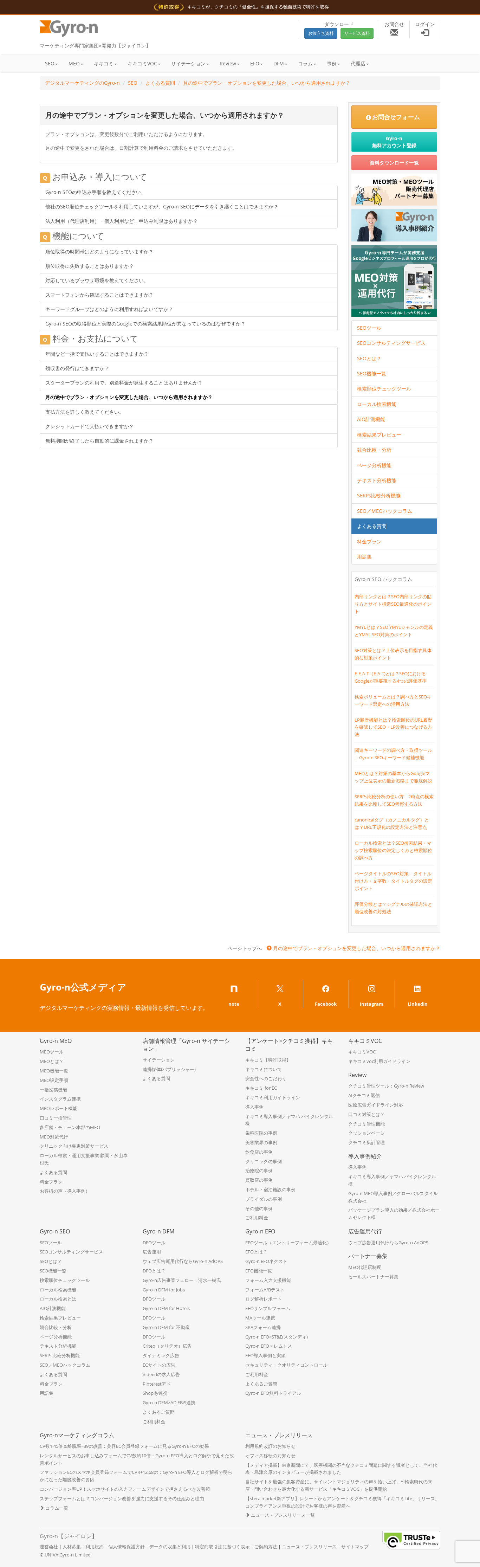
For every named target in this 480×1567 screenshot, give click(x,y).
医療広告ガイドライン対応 (375, 1105)
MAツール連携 (260, 1318)
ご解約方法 (265, 1546)
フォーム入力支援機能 (268, 1280)
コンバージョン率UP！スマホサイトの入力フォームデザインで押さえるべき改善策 (125, 1489)
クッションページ (366, 1133)
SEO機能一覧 (371, 373)
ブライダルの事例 (263, 1199)
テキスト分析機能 (376, 480)
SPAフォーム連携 (263, 1327)
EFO (254, 63)
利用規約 (94, 1546)
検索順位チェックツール (384, 388)
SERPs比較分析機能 (379, 495)
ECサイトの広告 (159, 1365)
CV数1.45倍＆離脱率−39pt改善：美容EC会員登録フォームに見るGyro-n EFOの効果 (124, 1446)
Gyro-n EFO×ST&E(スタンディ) (276, 1337)
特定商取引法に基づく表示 (222, 1546)
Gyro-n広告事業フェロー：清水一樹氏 (182, 1280)
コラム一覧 (56, 1508)
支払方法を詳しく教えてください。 (84, 411)
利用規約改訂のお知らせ (270, 1446)
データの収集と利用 (169, 1546)
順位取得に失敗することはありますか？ (89, 266)
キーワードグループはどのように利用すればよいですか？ (109, 309)
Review (228, 63)
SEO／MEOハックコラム (384, 511)
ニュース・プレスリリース (309, 1546)
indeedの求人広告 (161, 1374)
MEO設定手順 (54, 1080)
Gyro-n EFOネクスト (266, 1261)
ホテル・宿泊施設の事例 (270, 1189)
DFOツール (154, 1242)
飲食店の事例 (259, 1152)
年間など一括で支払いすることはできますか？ (97, 353)
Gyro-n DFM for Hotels (166, 1308)
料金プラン (369, 541)
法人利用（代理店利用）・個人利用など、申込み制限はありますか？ (121, 221)
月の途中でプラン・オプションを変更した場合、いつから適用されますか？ (266, 82)
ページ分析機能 (374, 465)
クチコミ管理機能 (366, 1124)
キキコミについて (263, 1069)
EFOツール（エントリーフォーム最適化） (288, 1242)
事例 (332, 63)
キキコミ (103, 63)
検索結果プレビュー (379, 434)
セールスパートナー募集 (373, 1276)
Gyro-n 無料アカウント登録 (394, 142)
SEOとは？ (369, 358)
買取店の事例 (259, 1180)
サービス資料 (357, 33)
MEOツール (52, 1052)
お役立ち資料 (320, 33)
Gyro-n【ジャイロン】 (68, 1536)
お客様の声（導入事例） (65, 1191)
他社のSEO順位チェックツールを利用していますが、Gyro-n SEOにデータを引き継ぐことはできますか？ (161, 206)
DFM (278, 63)
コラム (305, 63)
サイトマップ (355, 1546)
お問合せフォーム (396, 117)
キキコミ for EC (261, 1088)
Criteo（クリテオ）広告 (167, 1346)
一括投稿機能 (53, 1089)
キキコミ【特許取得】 (268, 1060)
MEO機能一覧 (54, 1071)
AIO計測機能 (371, 419)
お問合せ (394, 24)
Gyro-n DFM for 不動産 (166, 1327)
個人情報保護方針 (126, 1546)
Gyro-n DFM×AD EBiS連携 (169, 1402)
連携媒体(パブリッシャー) (169, 1069)
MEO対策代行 (54, 1137)
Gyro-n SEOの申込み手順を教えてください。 (95, 192)
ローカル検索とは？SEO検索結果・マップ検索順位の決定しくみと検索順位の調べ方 (393, 850)
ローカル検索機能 (376, 404)
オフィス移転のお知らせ (270, 1455)
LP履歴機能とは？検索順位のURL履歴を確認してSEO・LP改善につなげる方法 (393, 727)
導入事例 (254, 1107)
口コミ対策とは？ (366, 1114)
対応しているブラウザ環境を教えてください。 (97, 280)
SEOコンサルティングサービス (391, 343)
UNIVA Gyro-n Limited (68, 1555)
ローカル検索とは (58, 1299)
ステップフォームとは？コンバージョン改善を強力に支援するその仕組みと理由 (122, 1498)
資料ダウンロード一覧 (394, 162)
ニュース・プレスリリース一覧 (282, 1515)
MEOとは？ (52, 1061)
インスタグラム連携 (60, 1099)
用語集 (364, 556)
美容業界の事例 (261, 1142)
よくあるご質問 (159, 1412)
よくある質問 (160, 82)
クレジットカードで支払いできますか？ (89, 426)
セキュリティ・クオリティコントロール (286, 1365)
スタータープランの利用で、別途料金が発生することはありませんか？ (124, 382)
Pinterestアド (157, 1384)
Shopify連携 (155, 1393)
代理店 (358, 63)
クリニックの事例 (263, 1161)
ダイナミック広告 (161, 1355)
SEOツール (369, 327)
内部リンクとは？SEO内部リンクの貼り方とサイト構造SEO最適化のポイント (393, 603)
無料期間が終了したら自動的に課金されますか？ (99, 440)
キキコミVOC (142, 63)
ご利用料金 (256, 1217)
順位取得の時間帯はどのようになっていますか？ (99, 251)
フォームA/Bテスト (265, 1290)
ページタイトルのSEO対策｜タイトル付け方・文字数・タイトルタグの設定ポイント (393, 880)
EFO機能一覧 (258, 1271)
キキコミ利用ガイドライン (272, 1097)
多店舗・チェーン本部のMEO (70, 1127)
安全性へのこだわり (265, 1078)
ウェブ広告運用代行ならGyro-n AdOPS (183, 1261)
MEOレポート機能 (58, 1108)
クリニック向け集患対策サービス (74, 1146)
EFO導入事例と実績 (265, 1355)
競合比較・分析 (374, 449)
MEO (74, 63)
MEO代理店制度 (364, 1267)
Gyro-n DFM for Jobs (164, 1290)
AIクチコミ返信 (364, 1095)
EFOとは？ (256, 1252)
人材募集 (72, 1546)
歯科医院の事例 (261, 1133)
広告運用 (152, 1252)
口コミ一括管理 (56, 1118)
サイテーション (188, 63)
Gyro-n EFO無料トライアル (273, 1393)
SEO (49, 63)
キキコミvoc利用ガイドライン (379, 1061)
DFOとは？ (154, 1271)
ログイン (425, 24)
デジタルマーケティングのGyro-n (82, 82)
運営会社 (49, 1546)
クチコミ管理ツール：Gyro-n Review (386, 1086)
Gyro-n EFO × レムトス (268, 1346)
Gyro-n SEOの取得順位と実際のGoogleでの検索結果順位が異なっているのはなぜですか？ (145, 323)
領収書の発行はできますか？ (77, 368)
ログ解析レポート (263, 1299)
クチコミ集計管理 (366, 1142)
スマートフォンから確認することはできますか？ (99, 294)
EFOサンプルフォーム (267, 1308)
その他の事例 (259, 1208)
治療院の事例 (259, 1170)
